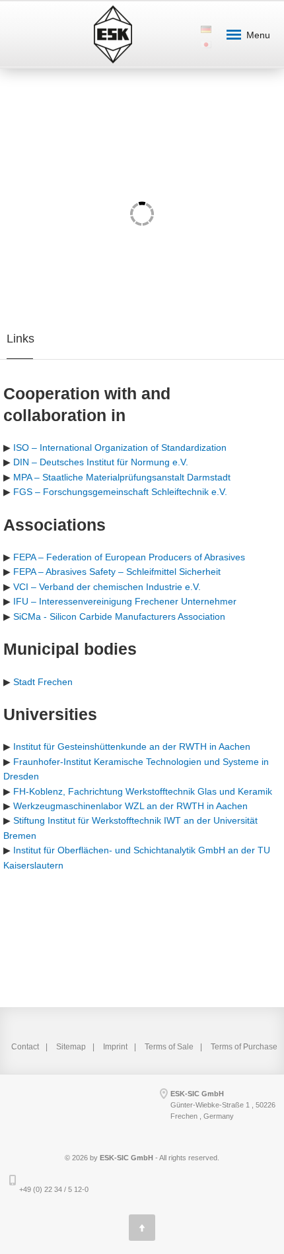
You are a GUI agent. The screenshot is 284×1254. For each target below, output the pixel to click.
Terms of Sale (169, 1046)
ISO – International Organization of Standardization (120, 447)
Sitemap (71, 1046)
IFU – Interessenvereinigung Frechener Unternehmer (124, 601)
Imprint (115, 1046)
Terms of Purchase (244, 1046)
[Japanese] (205, 39)
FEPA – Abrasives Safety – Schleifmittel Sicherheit (117, 571)
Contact (25, 1046)
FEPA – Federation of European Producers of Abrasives (129, 557)
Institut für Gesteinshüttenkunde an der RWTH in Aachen (131, 746)
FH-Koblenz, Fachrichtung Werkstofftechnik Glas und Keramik (142, 791)
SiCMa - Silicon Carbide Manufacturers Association (119, 616)
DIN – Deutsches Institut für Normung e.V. (100, 462)
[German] (205, 24)
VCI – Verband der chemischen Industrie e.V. (107, 586)
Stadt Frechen (43, 681)
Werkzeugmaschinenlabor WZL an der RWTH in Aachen (130, 806)
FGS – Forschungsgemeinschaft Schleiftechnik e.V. (120, 491)
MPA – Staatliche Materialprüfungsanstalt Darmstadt (122, 477)
